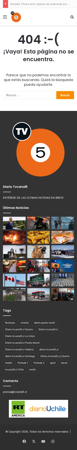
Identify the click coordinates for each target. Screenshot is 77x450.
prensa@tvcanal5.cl (15, 391)
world (32, 369)
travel (64, 362)
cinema (25, 322)
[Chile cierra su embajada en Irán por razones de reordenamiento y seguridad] (62, 266)
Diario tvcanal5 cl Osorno (19, 329)
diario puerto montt (44, 322)
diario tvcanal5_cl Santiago (20, 356)
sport (52, 362)
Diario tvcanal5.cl (48, 329)
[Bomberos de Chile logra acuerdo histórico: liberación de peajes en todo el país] (38, 266)
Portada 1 (23, 362)
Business (10, 322)
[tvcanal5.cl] (16, 17)
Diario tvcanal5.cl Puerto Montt (22, 342)
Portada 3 (39, 362)
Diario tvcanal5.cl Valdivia (19, 349)
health (8, 362)
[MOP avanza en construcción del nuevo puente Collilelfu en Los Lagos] (14, 294)
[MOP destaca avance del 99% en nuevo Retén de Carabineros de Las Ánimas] (38, 280)
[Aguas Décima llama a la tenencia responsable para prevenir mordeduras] (38, 251)
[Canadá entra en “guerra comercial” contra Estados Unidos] (14, 280)
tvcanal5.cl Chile (14, 369)
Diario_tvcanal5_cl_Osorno (54, 356)
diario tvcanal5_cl (49, 349)
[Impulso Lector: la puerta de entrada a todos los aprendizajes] (14, 251)
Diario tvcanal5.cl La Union (20, 336)
